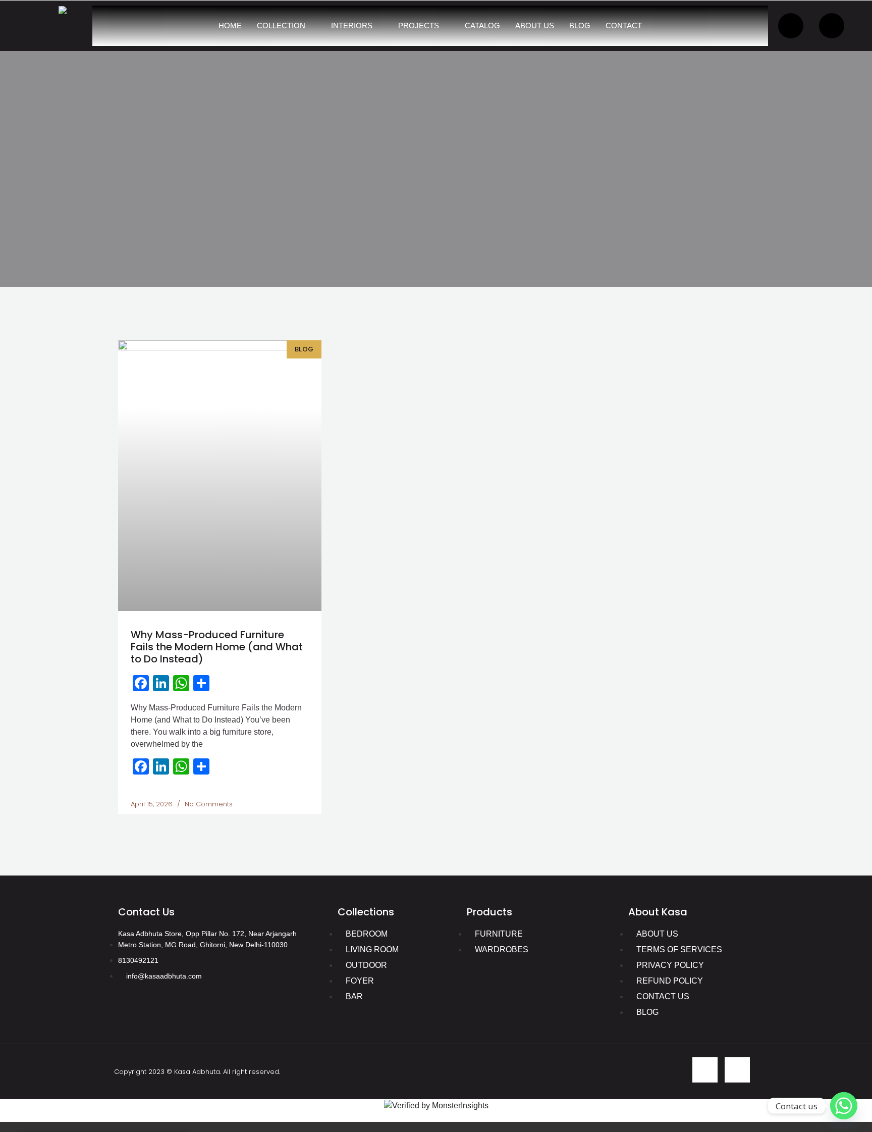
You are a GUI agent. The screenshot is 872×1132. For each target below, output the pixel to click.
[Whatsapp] (843, 1105)
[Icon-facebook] (705, 1070)
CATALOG (482, 25)
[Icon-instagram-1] (737, 1070)
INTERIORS (351, 25)
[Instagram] (831, 25)
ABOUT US (534, 25)
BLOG (579, 25)
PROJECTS (418, 25)
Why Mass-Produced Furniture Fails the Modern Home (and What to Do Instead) (217, 647)
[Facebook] (790, 25)
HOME (230, 25)
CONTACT (624, 25)
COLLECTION (281, 25)
